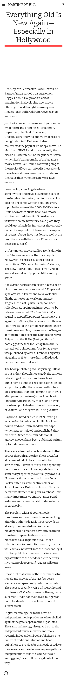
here (23, 244)
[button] (4, 4)
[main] (33, 29)
